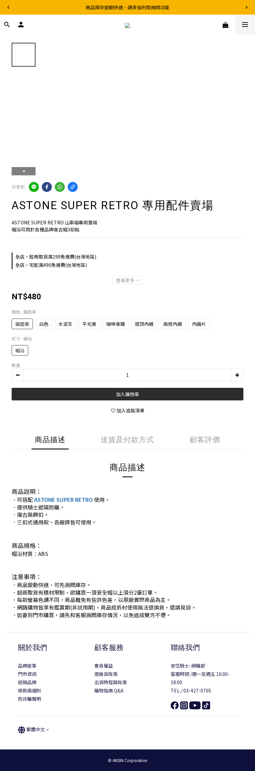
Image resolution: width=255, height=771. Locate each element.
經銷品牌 (27, 682)
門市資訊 (27, 674)
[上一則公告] (8, 7)
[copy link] (73, 187)
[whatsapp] (60, 187)
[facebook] (47, 187)
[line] (34, 187)
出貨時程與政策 (110, 682)
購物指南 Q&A (109, 690)
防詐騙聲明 (29, 698)
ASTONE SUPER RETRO (63, 500)
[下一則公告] (247, 7)
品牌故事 (27, 665)
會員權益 (103, 665)
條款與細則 (29, 690)
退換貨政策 (106, 674)
